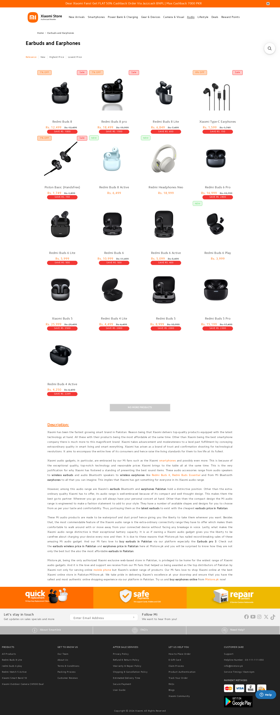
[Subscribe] (134, 617)
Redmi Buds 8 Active (114, 187)
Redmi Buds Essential (186, 475)
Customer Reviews (68, 678)
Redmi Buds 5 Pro (218, 318)
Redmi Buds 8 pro (114, 121)
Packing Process (67, 672)
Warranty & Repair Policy (127, 666)
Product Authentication (182, 672)
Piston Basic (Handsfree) (62, 187)
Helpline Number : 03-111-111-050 (244, 660)
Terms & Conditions (68, 666)
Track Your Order (178, 678)
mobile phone (102, 570)
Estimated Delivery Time (126, 678)
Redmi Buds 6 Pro (218, 187)
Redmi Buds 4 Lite (114, 318)
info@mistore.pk (233, 666)
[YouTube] (253, 617)
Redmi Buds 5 (166, 318)
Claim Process (176, 666)
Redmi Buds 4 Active (62, 384)
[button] (76, 17)
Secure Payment (122, 684)
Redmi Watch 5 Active (14, 672)
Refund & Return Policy (126, 660)
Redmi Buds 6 (114, 253)
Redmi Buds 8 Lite (166, 121)
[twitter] (266, 618)
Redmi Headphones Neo (166, 187)
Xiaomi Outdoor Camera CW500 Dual (23, 684)
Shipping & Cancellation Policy (130, 672)
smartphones (167, 461)
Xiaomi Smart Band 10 (14, 678)
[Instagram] (259, 617)
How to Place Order (180, 654)
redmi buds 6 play (12, 666)
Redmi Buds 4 (161, 475)
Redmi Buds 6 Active (166, 253)
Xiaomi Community (179, 696)
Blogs (172, 690)
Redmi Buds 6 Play (217, 253)
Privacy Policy (121, 654)
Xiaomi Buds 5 (62, 318)
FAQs (171, 684)
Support (228, 654)
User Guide (119, 690)
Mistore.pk (212, 579)
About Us (63, 660)
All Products (9, 654)
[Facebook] (246, 618)
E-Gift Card (175, 660)
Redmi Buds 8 (62, 121)
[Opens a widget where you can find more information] (265, 695)
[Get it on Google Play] (251, 701)
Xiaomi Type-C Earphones (217, 121)
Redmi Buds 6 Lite (62, 253)
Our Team (63, 654)
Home (40, 33)
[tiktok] (272, 619)
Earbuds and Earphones (60, 33)
